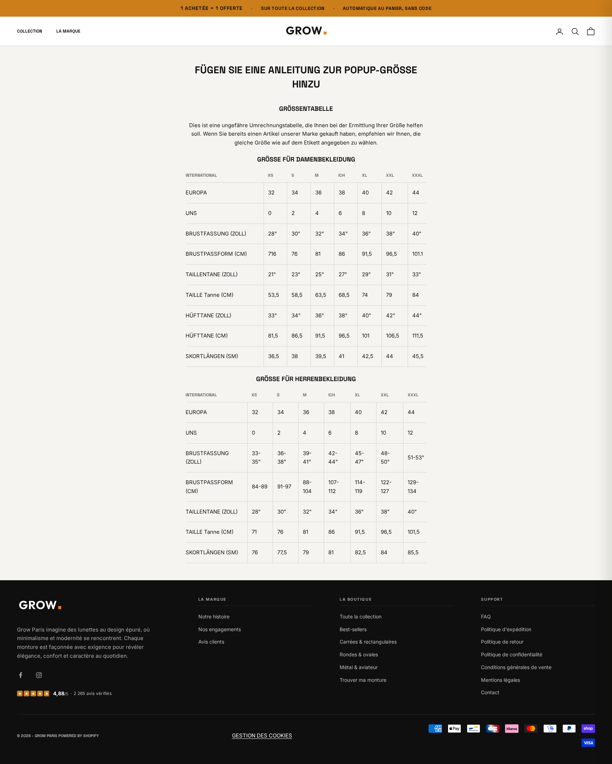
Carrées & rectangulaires (368, 642)
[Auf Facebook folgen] (20, 675)
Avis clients (211, 642)
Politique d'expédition (506, 629)
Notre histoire (214, 616)
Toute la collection (360, 616)
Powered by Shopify (78, 735)
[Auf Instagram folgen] (38, 675)
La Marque (68, 31)
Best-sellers (353, 629)
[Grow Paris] (85, 606)
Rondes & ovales (359, 654)
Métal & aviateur (359, 667)
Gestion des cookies (262, 735)
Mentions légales (500, 680)
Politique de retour (502, 642)
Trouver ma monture (363, 680)
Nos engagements (219, 629)
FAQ (486, 616)
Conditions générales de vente (516, 667)
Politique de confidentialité (511, 654)
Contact (490, 692)
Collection (29, 31)
